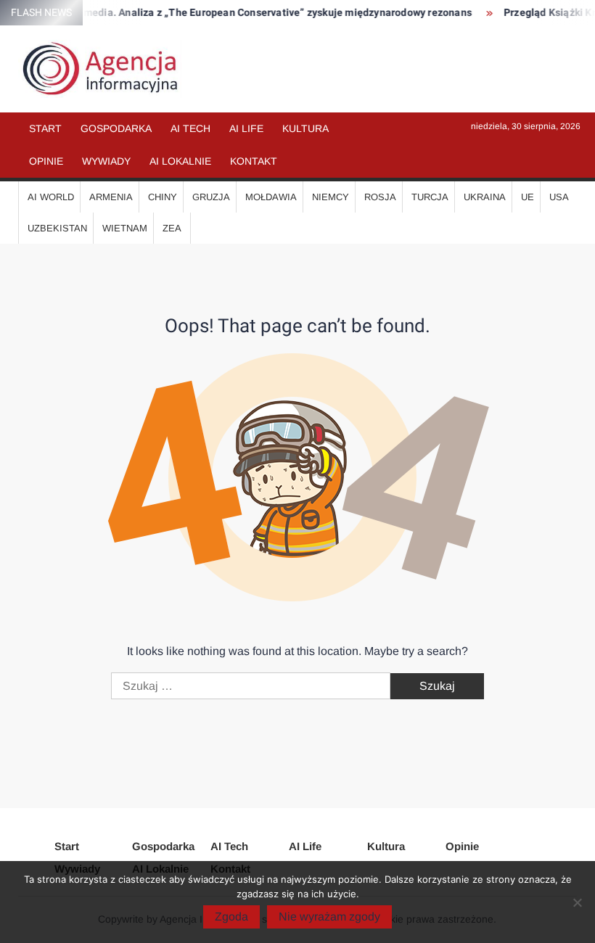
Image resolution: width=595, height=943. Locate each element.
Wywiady (106, 161)
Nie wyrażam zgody (329, 916)
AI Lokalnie (180, 161)
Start (45, 128)
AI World (51, 197)
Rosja (380, 197)
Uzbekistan (57, 228)
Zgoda (231, 916)
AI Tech (190, 128)
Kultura (305, 128)
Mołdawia (271, 197)
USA (559, 197)
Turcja (429, 197)
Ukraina (485, 197)
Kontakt (253, 161)
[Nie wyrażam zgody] (577, 902)
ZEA (172, 228)
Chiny (162, 197)
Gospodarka (116, 128)
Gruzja (211, 197)
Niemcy (330, 197)
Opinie (46, 161)
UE (527, 197)
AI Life (246, 128)
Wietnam (124, 228)
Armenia (111, 197)
